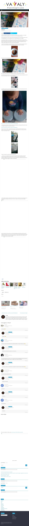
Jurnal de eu (6, 28)
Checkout (2, 504)
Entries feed (13, 516)
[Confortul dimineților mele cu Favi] (14, 303)
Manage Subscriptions (4, 508)
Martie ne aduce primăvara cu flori (5, 474)
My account (2, 509)
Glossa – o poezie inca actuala (19, 287)
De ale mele (3, 28)
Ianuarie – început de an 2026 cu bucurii (6, 476)
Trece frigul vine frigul (24, 312)
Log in (13, 515)
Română (3, 462)
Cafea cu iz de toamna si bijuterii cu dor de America (5, 306)
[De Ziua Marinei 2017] (23, 303)
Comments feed (14, 517)
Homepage (2, 507)
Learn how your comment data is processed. (17, 432)
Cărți (1, 502)
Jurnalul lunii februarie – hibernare (5, 475)
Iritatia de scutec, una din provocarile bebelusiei (9, 312)
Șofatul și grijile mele (11, 287)
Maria (6, 324)
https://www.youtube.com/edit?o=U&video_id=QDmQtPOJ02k (9, 123)
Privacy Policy (3, 510)
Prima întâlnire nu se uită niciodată (7, 287)
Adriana (6, 354)
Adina (6, 399)
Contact (2, 506)
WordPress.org (14, 518)
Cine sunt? (2, 505)
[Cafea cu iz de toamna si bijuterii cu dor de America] (5, 303)
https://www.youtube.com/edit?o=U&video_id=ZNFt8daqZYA (9, 127)
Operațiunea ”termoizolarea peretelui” (3, 287)
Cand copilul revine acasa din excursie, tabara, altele (15, 287)
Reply (27, 330)
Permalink (7, 326)
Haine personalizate (23, 287)
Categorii (2, 503)
